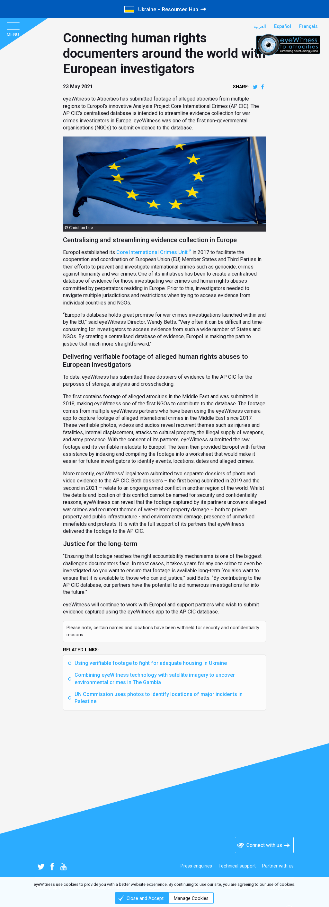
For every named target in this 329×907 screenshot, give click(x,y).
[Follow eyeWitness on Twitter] (41, 866)
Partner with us (278, 866)
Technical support (237, 866)
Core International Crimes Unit (152, 252)
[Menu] (12, 25)
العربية (259, 26)
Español (282, 26)
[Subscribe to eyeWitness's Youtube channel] (63, 866)
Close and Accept (145, 898)
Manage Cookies (191, 898)
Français (308, 26)
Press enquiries (196, 866)
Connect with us (264, 845)
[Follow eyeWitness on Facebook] (52, 866)
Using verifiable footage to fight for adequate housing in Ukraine (151, 663)
